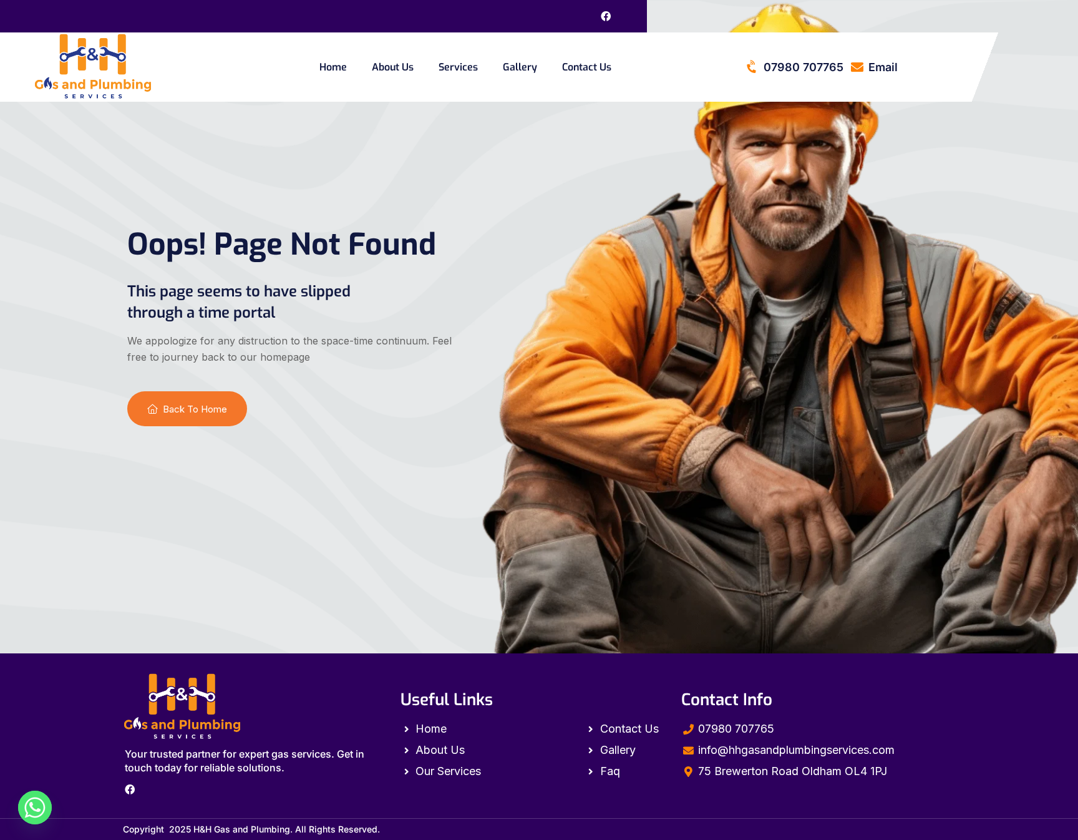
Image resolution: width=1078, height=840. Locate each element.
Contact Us (586, 67)
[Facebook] (606, 16)
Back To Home (195, 409)
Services (458, 67)
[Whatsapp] (35, 807)
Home (333, 67)
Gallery (520, 67)
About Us (393, 67)
